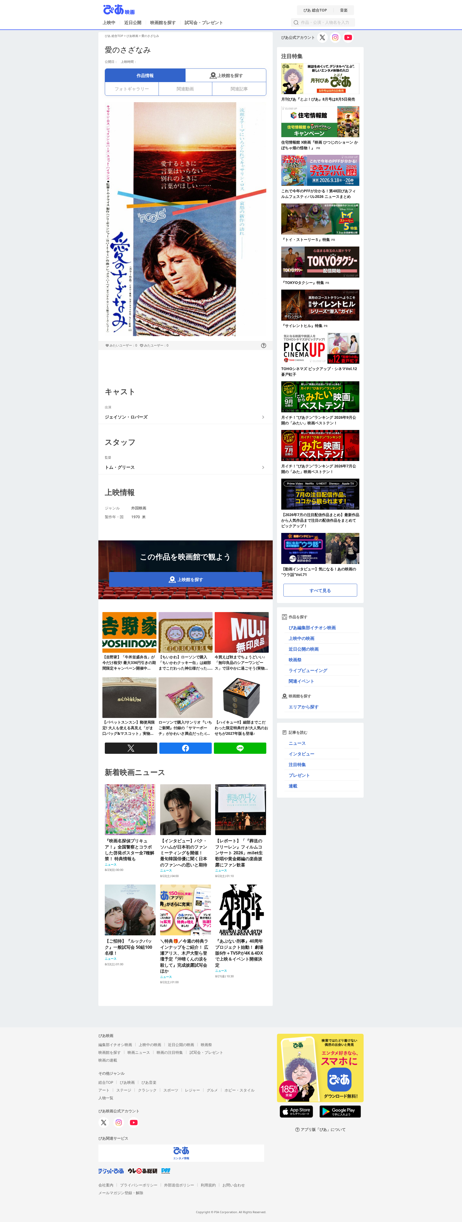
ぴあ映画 (132, 36)
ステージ (123, 1090)
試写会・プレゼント (204, 22)
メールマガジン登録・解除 (120, 1192)
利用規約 (208, 1185)
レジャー (192, 1090)
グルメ (212, 1090)
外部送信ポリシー (179, 1185)
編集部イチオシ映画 (115, 1044)
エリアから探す (304, 707)
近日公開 (132, 22)
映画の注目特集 (170, 1052)
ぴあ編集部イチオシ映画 (312, 628)
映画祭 (295, 660)
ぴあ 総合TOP (315, 10)
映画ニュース (139, 1052)
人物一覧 (105, 1097)
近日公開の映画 (304, 649)
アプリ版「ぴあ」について (323, 1129)
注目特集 (297, 764)
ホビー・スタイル (240, 1090)
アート (104, 1090)
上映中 (109, 22)
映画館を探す (163, 22)
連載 (293, 786)
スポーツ (170, 1090)
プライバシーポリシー (138, 1185)
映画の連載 (107, 1060)
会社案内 (105, 1185)
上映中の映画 (301, 638)
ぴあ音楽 (148, 1082)
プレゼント (299, 775)
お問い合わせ (233, 1185)
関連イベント (301, 681)
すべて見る (320, 590)
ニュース (297, 743)
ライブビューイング (308, 670)
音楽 (344, 10)
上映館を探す (230, 75)
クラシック (147, 1090)
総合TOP (105, 1082)
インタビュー (301, 754)
